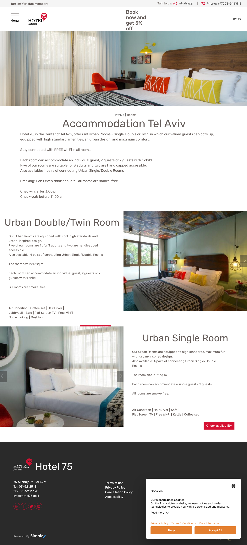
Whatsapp (186, 3)
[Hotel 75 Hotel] (37, 19)
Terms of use (114, 483)
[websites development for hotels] (30, 538)
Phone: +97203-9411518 (224, 3)
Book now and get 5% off (136, 20)
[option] (123, 68)
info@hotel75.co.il (26, 496)
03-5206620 (28, 491)
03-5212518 (27, 486)
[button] (129, 261)
